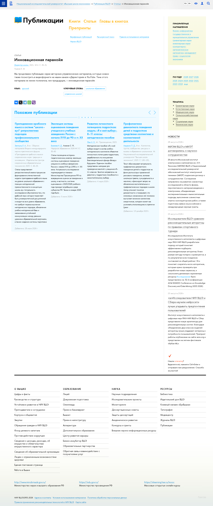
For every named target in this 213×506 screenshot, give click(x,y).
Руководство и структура (27, 399)
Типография (166, 409)
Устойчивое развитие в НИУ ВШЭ (31, 404)
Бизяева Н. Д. (56, 145)
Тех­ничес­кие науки (184, 124)
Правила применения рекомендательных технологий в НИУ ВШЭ (44, 502)
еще (186, 84)
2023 (186, 80)
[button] (78, 117)
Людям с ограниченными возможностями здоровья (35, 458)
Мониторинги (119, 404)
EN (189, 3)
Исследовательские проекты (126, 399)
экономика (178, 59)
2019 (180, 84)
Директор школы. (21, 65)
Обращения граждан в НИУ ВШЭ (30, 425)
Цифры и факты (22, 394)
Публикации (43, 20)
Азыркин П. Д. (129, 145)
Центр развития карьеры (75, 435)
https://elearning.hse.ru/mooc (159, 482)
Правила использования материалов (134, 37)
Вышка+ (67, 414)
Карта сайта (81, 502)
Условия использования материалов (69, 497)
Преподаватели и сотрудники (29, 409)
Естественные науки (185, 108)
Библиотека (166, 394)
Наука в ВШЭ (75, 41)
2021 (196, 80)
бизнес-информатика (183, 30)
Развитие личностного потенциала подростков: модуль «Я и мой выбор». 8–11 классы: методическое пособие (102, 130)
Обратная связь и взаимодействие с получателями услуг (81, 452)
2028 (186, 77)
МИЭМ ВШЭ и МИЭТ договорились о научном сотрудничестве (182, 151)
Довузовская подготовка (76, 399)
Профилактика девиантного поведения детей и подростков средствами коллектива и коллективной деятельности (138, 132)
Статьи (90, 21)
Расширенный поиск (105, 37)
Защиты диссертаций (122, 414)
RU (185, 3)
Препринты (80, 28)
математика (178, 52)
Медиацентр (166, 414)
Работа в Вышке (22, 470)
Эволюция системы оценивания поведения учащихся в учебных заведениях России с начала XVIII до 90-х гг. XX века (67, 132)
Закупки (18, 420)
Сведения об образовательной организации (36, 451)
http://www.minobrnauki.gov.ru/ (30, 482)
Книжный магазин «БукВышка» (175, 404)
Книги (74, 21)
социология (184, 56)
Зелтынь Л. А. (20, 145)
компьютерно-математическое (180, 48)
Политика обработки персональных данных (107, 497)
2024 (180, 80)
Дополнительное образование (78, 430)
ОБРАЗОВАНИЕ (72, 388)
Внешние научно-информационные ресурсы (134, 430)
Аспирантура (69, 425)
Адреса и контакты (42, 497)
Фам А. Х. (91, 142)
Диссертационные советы (125, 409)
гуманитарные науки (182, 40)
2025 (175, 80)
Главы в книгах (113, 21)
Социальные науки (184, 121)
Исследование (183, 276)
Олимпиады (69, 404)
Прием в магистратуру (74, 420)
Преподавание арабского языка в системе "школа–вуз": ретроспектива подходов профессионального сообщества (30, 132)
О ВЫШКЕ (20, 388)
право (176, 56)
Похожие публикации (35, 112)
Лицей (66, 394)
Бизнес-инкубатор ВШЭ (75, 440)
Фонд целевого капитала (27, 430)
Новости (174, 136)
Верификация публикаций (81, 37)
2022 (191, 80)
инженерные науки (181, 43)
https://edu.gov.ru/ (89, 482)
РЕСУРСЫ (166, 388)
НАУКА (116, 388)
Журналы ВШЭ (167, 420)
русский (25, 88)
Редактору (202, 497)
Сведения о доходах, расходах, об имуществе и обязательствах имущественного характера (32, 443)
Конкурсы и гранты (121, 425)
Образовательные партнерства (79, 445)
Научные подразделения (124, 394)
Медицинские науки (185, 112)
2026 (196, 77)
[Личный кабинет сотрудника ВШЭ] (202, 3)
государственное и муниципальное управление (186, 36)
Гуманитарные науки (185, 105)
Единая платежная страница (28, 464)
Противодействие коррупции (29, 435)
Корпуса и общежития (25, 414)
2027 (191, 77)
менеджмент (190, 52)
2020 (175, 84)
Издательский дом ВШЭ (172, 399)
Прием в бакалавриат (74, 409)
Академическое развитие (125, 420)
